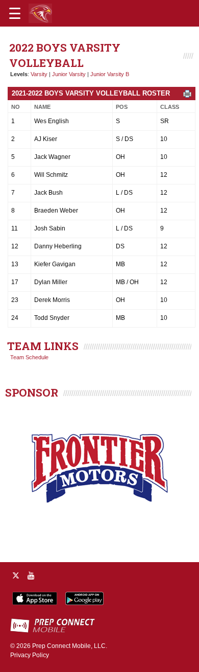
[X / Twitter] (15, 575)
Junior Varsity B (109, 74)
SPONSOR (31, 392)
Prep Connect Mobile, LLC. (69, 646)
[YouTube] (31, 575)
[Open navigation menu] (14, 13)
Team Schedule (29, 357)
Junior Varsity (69, 74)
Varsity (39, 74)
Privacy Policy (29, 655)
